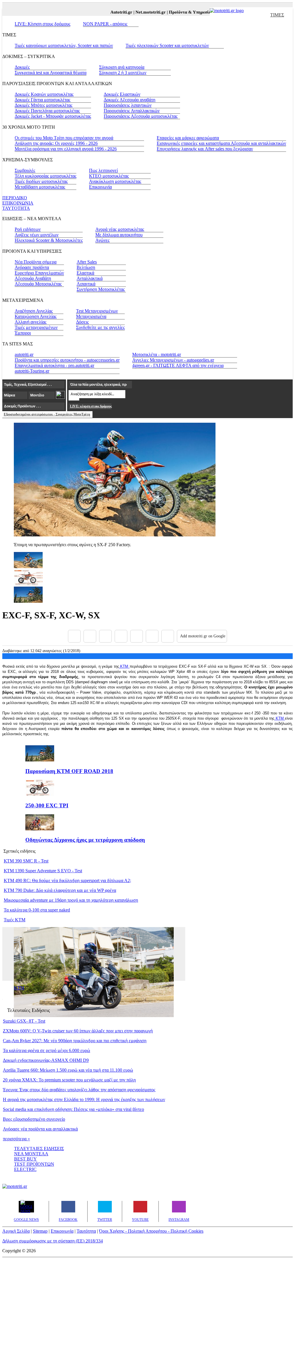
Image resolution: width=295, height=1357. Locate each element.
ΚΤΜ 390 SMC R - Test (26, 860)
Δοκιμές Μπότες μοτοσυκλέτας (43, 105)
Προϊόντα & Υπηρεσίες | (184, 12)
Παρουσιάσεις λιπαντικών (128, 105)
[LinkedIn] (152, 636)
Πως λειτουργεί (103, 170)
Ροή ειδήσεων (28, 229)
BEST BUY (25, 1158)
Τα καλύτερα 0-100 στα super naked (37, 909)
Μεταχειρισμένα (91, 316)
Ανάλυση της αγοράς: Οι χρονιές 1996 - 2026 (56, 143)
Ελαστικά (85, 272)
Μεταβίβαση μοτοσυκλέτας (40, 186)
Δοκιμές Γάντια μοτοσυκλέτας (42, 99)
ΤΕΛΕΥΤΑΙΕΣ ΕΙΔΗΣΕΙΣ (39, 1148)
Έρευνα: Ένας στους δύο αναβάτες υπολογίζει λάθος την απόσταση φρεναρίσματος (79, 1089)
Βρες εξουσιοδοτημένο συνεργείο (34, 1119)
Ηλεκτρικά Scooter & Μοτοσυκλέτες (49, 240)
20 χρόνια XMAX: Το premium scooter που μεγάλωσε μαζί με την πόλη (69, 1079)
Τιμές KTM (14, 919)
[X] (90, 636)
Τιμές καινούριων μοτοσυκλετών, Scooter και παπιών (64, 45)
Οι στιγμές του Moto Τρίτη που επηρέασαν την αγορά (64, 137)
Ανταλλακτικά (90, 278)
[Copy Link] (167, 636)
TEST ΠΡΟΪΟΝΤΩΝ (34, 1164)
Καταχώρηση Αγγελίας (35, 316)
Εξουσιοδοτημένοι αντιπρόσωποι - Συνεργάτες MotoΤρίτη (47, 414)
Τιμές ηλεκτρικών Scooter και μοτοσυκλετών (167, 45)
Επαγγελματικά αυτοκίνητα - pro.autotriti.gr (54, 365)
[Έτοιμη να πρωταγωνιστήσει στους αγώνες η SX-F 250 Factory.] (114, 534)
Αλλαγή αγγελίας (30, 321)
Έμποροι (23, 332)
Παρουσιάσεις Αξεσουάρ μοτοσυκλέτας (140, 116)
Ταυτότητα (86, 1231)
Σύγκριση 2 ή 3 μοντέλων (122, 72)
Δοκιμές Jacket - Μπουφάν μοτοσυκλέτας (53, 116)
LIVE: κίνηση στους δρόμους (90, 406)
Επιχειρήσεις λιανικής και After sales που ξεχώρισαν (205, 148)
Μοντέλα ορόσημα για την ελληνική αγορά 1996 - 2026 (66, 148)
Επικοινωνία (100, 186)
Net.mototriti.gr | (144, 12)
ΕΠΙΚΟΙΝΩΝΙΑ (17, 203)
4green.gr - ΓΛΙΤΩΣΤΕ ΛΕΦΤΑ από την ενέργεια (178, 365)
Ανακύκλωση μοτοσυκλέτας (115, 181)
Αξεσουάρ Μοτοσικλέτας (38, 283)
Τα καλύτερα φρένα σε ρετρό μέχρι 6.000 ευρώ (46, 1050)
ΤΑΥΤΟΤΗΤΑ (16, 208)
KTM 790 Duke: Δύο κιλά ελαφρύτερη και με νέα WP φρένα (60, 890)
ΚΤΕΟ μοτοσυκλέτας (109, 175)
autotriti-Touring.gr (32, 370)
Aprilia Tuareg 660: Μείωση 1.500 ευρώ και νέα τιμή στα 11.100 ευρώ (68, 1070)
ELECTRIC (25, 1169)
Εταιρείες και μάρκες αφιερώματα (188, 137)
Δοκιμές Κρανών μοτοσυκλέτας (44, 94)
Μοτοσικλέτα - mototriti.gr (156, 354)
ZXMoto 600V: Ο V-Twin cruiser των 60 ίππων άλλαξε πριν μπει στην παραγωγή (78, 1030)
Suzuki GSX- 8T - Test (24, 1021)
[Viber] (121, 636)
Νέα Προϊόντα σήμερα (35, 261)
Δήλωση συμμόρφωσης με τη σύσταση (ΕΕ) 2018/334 (52, 1240)
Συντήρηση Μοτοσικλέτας (101, 289)
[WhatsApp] (136, 636)
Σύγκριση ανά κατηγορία (121, 67)
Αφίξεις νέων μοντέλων (36, 234)
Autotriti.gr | (115, 12)
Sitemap (40, 1231)
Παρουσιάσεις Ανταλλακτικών (132, 110)
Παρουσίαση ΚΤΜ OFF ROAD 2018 (69, 771)
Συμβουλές (25, 170)
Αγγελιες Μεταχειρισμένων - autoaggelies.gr (173, 360)
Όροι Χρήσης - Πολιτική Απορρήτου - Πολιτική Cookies (151, 1231)
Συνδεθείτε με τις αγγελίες (100, 327)
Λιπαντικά (86, 283)
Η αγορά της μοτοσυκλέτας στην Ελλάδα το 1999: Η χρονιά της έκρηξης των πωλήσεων (84, 1099)
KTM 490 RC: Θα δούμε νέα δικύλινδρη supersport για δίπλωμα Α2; (67, 880)
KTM (124, 666)
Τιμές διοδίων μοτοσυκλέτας (41, 181)
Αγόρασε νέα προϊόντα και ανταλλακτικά (40, 1128)
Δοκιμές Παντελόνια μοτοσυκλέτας (47, 110)
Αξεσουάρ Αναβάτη (33, 278)
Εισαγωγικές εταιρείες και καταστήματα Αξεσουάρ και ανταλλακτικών (221, 143)
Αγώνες (102, 240)
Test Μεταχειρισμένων (97, 310)
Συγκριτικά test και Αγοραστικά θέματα (50, 72)
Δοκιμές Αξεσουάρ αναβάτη (129, 99)
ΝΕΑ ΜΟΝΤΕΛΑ (31, 1153)
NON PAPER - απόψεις (105, 23)
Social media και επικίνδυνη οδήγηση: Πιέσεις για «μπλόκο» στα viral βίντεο (73, 1109)
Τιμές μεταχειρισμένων (36, 327)
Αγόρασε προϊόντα (32, 267)
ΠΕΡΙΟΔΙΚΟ (14, 197)
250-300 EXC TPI (46, 805)
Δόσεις (82, 321)
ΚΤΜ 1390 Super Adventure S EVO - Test (43, 870)
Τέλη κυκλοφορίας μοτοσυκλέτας (45, 175)
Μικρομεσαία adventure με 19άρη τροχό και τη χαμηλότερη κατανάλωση (71, 900)
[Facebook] (74, 636)
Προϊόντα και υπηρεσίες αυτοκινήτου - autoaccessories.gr (67, 360)
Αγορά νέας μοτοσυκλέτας (119, 229)
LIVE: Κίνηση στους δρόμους (42, 23)
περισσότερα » (16, 1138)
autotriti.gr (24, 354)
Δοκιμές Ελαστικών (122, 94)
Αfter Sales (87, 261)
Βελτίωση (86, 267)
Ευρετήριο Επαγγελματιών (39, 272)
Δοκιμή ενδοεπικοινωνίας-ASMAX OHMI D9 (46, 1060)
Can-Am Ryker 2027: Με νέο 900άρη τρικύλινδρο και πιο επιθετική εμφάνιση (74, 1040)
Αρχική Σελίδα (16, 1231)
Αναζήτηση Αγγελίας (34, 310)
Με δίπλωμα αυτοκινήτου (119, 234)
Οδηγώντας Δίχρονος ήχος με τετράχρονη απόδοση (85, 840)
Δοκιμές (22, 67)
